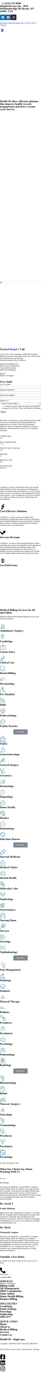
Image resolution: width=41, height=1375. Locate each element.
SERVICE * (4, 401)
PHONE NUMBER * (7, 395)
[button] (20, 30)
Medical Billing (8, 1329)
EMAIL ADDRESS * (7, 390)
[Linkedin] (2, 17)
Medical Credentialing (7, 1283)
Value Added (7, 1293)
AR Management (9, 1288)
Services (4, 1332)
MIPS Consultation (11, 1291)
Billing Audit (7, 1285)
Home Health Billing (11, 1296)
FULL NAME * (5, 384)
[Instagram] (13, 17)
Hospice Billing (8, 1299)
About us (5, 1326)
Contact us (6, 1334)
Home (3, 1324)
